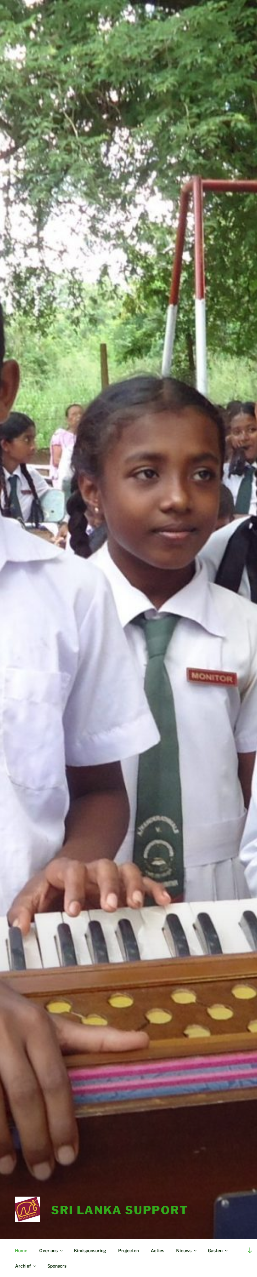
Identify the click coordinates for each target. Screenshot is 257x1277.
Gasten (215, 1250)
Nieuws (183, 1250)
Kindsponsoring (90, 1250)
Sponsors (56, 1266)
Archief (23, 1266)
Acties (157, 1250)
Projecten (128, 1250)
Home (21, 1250)
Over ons (48, 1250)
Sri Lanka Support (119, 1210)
